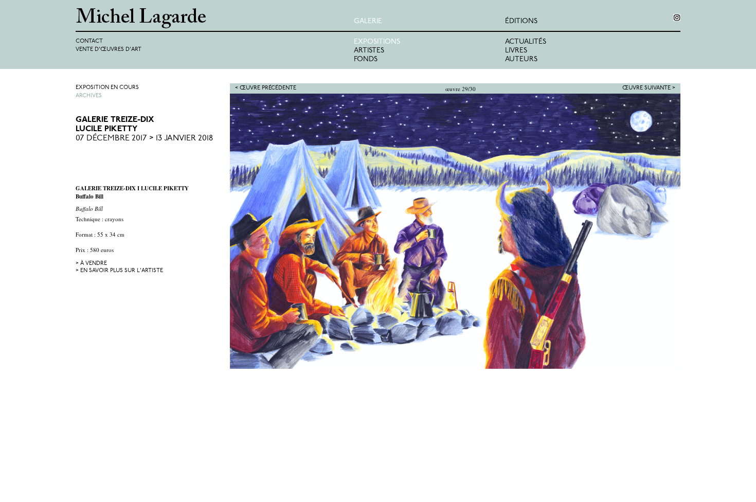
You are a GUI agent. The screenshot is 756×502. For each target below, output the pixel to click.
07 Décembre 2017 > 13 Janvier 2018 (144, 138)
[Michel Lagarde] (215, 18)
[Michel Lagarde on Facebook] (676, 17)
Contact (89, 41)
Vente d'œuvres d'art (108, 49)
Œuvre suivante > (648, 88)
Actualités (525, 42)
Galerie (368, 21)
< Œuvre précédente (265, 88)
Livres (516, 51)
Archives (89, 96)
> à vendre (91, 263)
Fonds (365, 59)
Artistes (369, 51)
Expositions (377, 42)
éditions (521, 21)
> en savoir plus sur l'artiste (119, 271)
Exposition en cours (107, 88)
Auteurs (521, 59)
